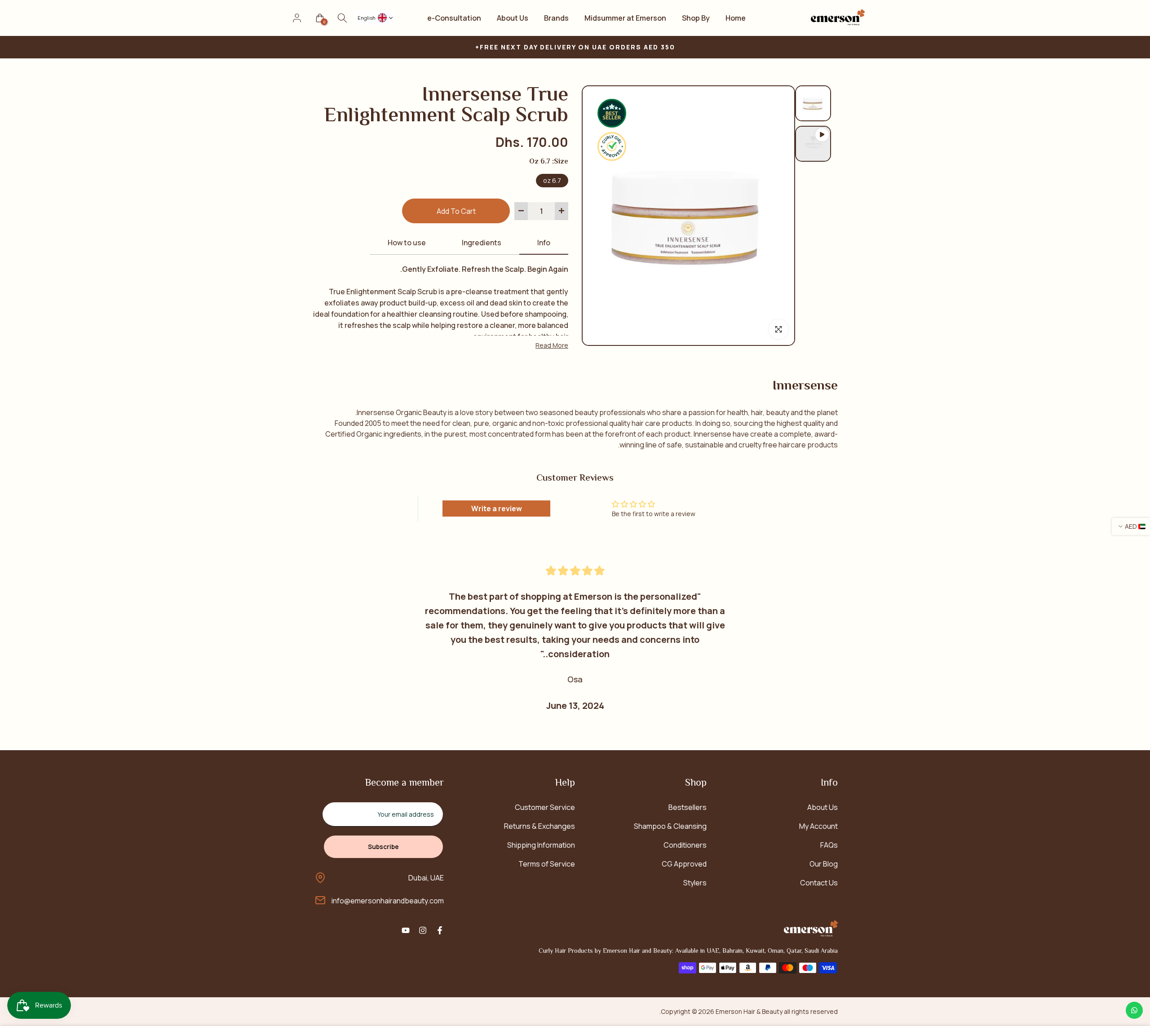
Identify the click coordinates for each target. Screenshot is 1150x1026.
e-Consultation (454, 18)
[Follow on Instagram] (423, 930)
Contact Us (819, 883)
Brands (556, 18)
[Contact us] (1134, 1010)
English (367, 17)
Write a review (496, 508)
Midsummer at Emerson (625, 18)
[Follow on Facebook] (440, 930)
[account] (297, 18)
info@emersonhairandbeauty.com (388, 901)
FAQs (829, 845)
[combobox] (374, 17)
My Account (818, 826)
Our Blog (823, 864)
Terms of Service (546, 864)
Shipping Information (541, 845)
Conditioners (685, 845)
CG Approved (684, 864)
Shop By (696, 18)
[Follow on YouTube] (406, 930)
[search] (342, 18)
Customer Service (545, 807)
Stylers (695, 883)
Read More (551, 345)
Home (735, 18)
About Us (512, 18)
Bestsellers (687, 807)
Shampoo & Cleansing (670, 826)
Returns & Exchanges (539, 826)
